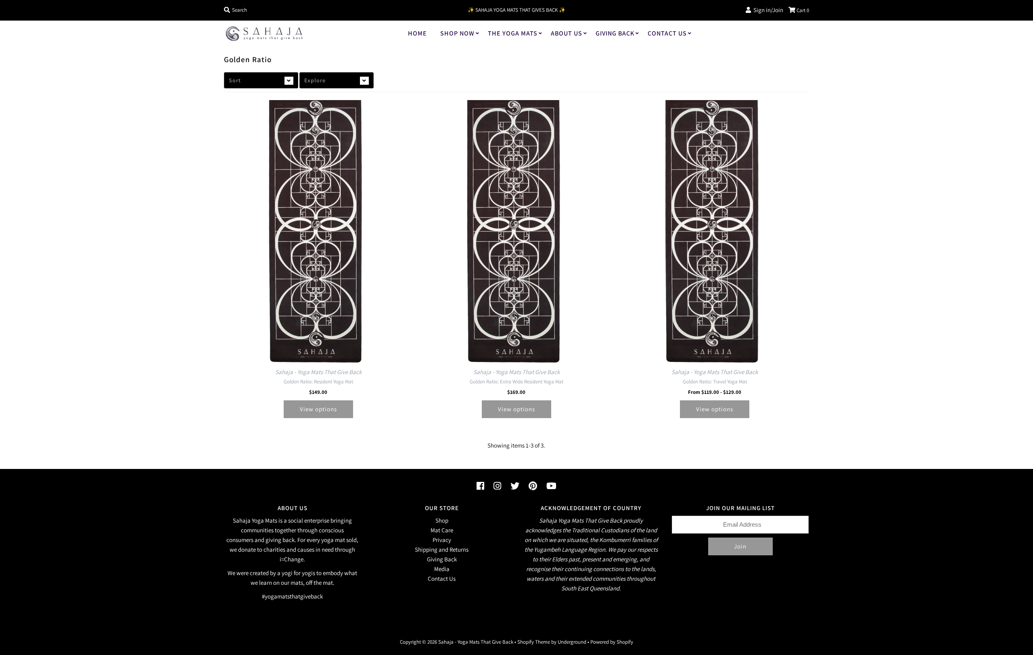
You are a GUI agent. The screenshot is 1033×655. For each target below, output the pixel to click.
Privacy (442, 540)
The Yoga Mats (512, 33)
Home (417, 33)
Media (442, 569)
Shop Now (457, 33)
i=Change (291, 559)
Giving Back (615, 33)
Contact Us (667, 33)
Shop (441, 520)
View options (318, 409)
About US (566, 33)
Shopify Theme (533, 641)
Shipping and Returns (441, 549)
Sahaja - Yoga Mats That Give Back (475, 641)
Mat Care (442, 530)
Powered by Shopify (611, 641)
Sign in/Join (767, 10)
